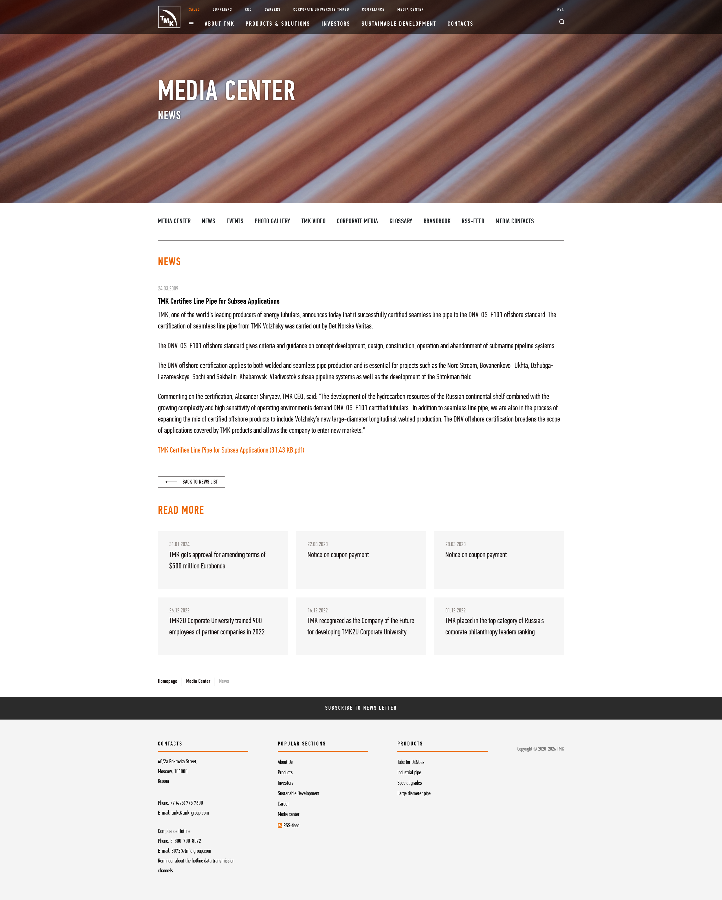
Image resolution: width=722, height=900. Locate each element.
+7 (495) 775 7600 (186, 803)
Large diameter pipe (414, 794)
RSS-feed (473, 221)
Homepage (167, 681)
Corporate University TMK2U (321, 10)
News (208, 221)
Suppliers (222, 10)
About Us (285, 762)
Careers (273, 10)
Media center (289, 814)
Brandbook (437, 221)
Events (234, 221)
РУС (560, 10)
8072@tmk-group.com (191, 851)
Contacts (461, 24)
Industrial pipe (409, 773)
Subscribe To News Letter (361, 708)
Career (283, 804)
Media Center (410, 10)
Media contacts (515, 221)
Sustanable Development (299, 794)
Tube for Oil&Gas (410, 762)
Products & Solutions (278, 24)
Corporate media (357, 221)
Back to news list (199, 482)
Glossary (400, 221)
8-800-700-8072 (185, 841)
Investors (336, 24)
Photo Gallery (272, 221)
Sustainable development (399, 24)
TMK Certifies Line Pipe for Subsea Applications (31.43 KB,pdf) (231, 451)
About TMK (219, 24)
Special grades (409, 783)
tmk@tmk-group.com (190, 813)
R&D (248, 10)
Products (285, 773)
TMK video (313, 221)
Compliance (373, 10)
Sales (194, 10)
